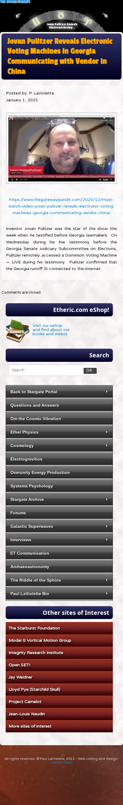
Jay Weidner (21, 677)
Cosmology (22, 445)
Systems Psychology (31, 486)
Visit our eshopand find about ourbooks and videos (51, 329)
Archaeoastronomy (29, 566)
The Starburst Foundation (34, 628)
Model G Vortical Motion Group (40, 640)
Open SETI (19, 664)
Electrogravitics (26, 459)
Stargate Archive (27, 499)
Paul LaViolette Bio (29, 593)
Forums (18, 512)
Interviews (20, 539)
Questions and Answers (34, 405)
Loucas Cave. (62, 762)
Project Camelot (25, 701)
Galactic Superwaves (31, 526)
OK (88, 370)
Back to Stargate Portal (33, 391)
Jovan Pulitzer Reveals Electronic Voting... (62, 26)
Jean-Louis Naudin (27, 713)
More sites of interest (30, 726)
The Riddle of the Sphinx (35, 580)
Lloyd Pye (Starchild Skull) (34, 689)
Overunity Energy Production (40, 472)
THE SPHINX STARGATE (15, 1)
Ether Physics (24, 432)
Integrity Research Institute (36, 652)
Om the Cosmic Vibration (35, 418)
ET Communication (29, 553)
